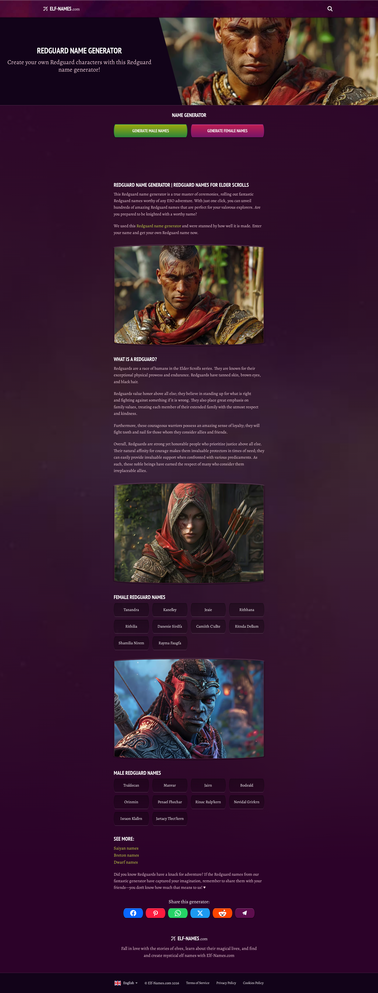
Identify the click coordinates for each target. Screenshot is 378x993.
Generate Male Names (150, 130)
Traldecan (131, 785)
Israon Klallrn (131, 818)
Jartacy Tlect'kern (170, 818)
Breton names (126, 855)
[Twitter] (200, 913)
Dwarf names (126, 862)
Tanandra (131, 609)
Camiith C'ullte (208, 626)
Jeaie (208, 609)
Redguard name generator (158, 226)
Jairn (208, 785)
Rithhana (246, 609)
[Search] (330, 9)
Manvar (170, 785)
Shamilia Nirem (131, 643)
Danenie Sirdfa (170, 626)
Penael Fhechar (170, 802)
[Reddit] (222, 913)
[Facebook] (133, 913)
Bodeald (246, 785)
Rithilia (131, 626)
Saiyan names (126, 848)
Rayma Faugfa (170, 643)
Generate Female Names (227, 130)
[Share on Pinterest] (155, 913)
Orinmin (131, 802)
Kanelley (170, 609)
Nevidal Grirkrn (246, 802)
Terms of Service (197, 983)
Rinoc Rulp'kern (208, 802)
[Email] (245, 913)
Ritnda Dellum (247, 626)
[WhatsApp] (178, 913)
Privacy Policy (226, 983)
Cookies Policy (253, 983)
